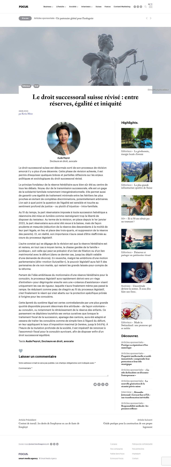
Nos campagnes (116, 449)
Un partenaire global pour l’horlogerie (74, 18)
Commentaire (25, 368)
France (107, 6)
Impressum (136, 454)
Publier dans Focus (117, 454)
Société (72, 6)
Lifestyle (60, 6)
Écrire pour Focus (116, 458)
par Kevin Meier (26, 114)
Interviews (85, 6)
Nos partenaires (138, 449)
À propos (113, 444)
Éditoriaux (26, 86)
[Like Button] (21, 351)
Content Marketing (122, 6)
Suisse (98, 6)
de (149, 4)
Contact (135, 458)
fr (151, 4)
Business (47, 6)
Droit (36, 86)
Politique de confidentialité (142, 444)
